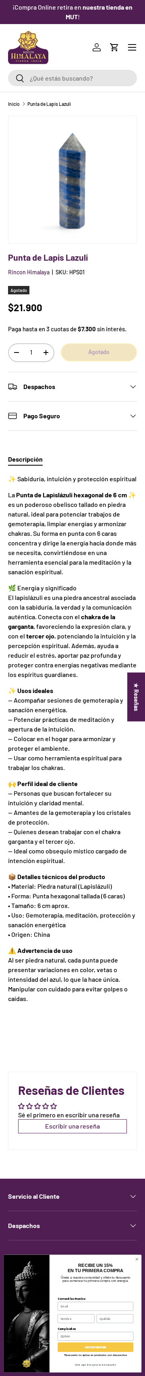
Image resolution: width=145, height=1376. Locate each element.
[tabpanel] (72, 746)
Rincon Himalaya (29, 272)
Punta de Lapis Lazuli (49, 103)
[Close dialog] (137, 1259)
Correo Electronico (71, 1299)
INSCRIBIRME (95, 1347)
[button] (114, 47)
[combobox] (72, 78)
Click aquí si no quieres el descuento (95, 1364)
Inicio (14, 103)
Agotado (99, 352)
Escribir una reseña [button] (72, 1126)
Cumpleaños (67, 1328)
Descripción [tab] (25, 459)
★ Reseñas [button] (136, 697)
